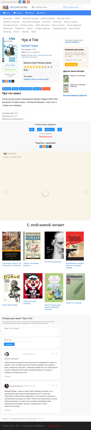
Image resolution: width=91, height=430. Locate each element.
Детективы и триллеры (30, 18)
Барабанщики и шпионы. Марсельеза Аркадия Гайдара (75, 265)
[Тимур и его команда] (75, 299)
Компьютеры (57, 22)
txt (39, 129)
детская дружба (43, 79)
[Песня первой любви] (11, 301)
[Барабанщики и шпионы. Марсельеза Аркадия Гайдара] (75, 260)
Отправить (9, 344)
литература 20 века (45, 55)
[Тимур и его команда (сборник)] (32, 260)
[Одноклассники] (6, 81)
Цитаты (31, 13)
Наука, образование (42, 25)
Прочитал (6, 89)
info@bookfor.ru (40, 426)
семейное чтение (30, 79)
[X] (13, 81)
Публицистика (19, 28)
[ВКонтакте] (3, 81)
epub (49, 129)
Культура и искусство (10, 25)
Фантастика (7, 32)
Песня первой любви (10, 305)
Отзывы (19, 13)
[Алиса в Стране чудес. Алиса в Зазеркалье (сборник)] (54, 301)
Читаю (15, 89)
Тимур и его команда (77, 75)
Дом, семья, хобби (63, 18)
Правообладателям (54, 426)
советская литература (29, 57)
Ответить (7, 376)
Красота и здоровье (70, 22)
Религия (30, 28)
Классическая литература (31, 22)
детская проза (32, 55)
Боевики (17, 18)
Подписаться (71, 64)
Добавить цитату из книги (10, 75)
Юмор (34, 32)
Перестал (36, 89)
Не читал (46, 89)
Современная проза (59, 28)
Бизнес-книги (7, 18)
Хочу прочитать (25, 89)
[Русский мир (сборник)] (54, 258)
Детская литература (47, 18)
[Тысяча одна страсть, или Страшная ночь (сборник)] (11, 260)
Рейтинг (42, 13)
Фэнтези (16, 32)
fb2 (32, 129)
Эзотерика (25, 32)
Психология (46, 22)
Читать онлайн (10, 65)
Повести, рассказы (58, 25)
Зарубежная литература (11, 22)
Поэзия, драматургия (74, 25)
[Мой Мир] (9, 81)
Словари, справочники (42, 28)
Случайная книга (72, 7)
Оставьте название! (72, 42)
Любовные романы (27, 25)
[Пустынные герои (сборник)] (33, 298)
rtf (59, 129)
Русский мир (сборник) (53, 262)
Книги (8, 13)
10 (51, 66)
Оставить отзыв (10, 70)
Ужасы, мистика (74, 28)
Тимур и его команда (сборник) (77, 85)
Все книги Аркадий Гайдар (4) (75, 95)
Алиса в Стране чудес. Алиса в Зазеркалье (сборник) (53, 307)
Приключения (7, 28)
